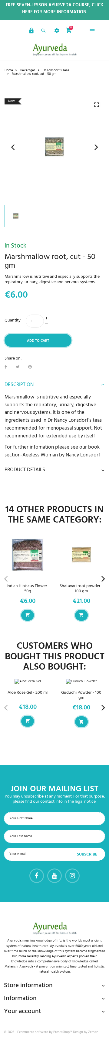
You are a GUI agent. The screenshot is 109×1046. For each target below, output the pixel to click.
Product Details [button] (25, 470)
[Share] (6, 367)
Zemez (93, 1032)
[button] (31, 32)
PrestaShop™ (63, 1032)
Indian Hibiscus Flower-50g (28, 588)
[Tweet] (18, 367)
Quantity (13, 320)
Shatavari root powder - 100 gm (81, 588)
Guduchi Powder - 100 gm (81, 695)
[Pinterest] (30, 367)
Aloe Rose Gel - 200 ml (28, 692)
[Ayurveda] (54, 49)
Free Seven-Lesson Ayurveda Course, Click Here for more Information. (54, 9)
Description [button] (19, 385)
